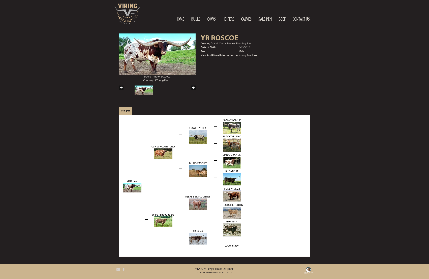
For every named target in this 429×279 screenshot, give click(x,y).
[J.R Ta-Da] (198, 238)
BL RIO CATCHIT (198, 163)
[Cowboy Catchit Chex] (163, 153)
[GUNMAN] (232, 229)
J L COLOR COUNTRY (231, 205)
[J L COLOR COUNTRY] (232, 212)
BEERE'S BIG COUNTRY (197, 196)
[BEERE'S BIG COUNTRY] (198, 204)
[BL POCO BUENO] (232, 144)
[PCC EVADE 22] (232, 195)
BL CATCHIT (231, 171)
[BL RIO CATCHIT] (198, 170)
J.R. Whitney (232, 245)
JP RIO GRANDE (232, 154)
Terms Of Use (219, 268)
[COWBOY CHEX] (198, 136)
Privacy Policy (203, 268)
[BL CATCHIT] (232, 179)
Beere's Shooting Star (239, 43)
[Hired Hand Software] (308, 271)
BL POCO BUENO (232, 136)
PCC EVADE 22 (232, 188)
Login (231, 268)
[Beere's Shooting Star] (163, 221)
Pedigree (125, 110)
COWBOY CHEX (197, 128)
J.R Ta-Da (198, 230)
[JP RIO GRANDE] (232, 162)
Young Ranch (246, 55)
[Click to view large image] (157, 53)
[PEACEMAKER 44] (232, 127)
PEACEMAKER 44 (232, 119)
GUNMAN (231, 221)
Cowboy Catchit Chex (213, 43)
